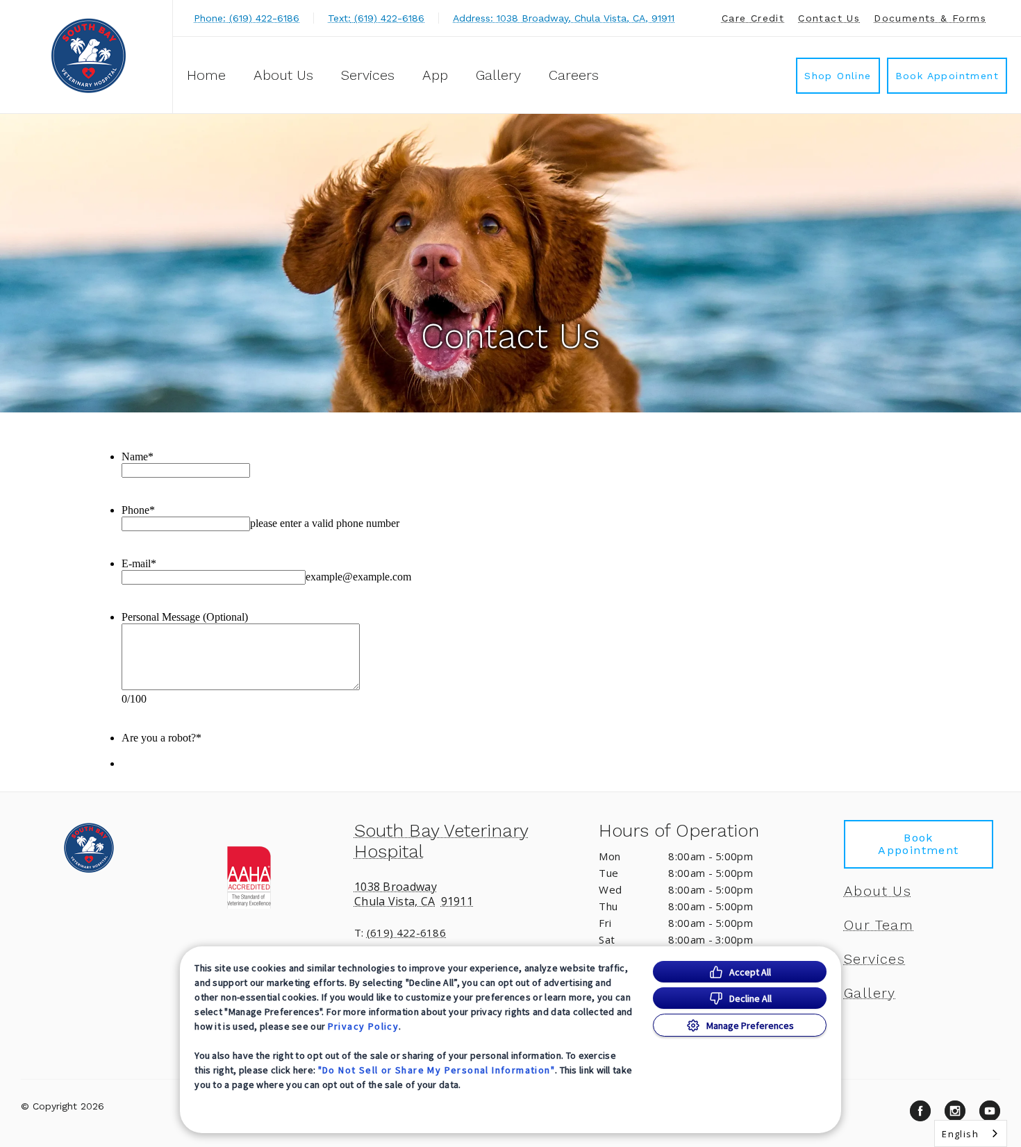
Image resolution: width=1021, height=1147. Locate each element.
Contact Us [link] (829, 18)
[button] (265, 876)
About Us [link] (877, 891)
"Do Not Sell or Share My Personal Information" (436, 1070)
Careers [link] (574, 75)
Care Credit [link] (753, 18)
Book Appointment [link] (947, 75)
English (960, 1134)
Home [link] (206, 75)
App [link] (435, 75)
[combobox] (970, 1133)
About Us (283, 75)
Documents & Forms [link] (930, 18)
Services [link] (368, 75)
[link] (89, 54)
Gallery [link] (498, 75)
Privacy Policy (363, 1026)
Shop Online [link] (837, 75)
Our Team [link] (878, 925)
